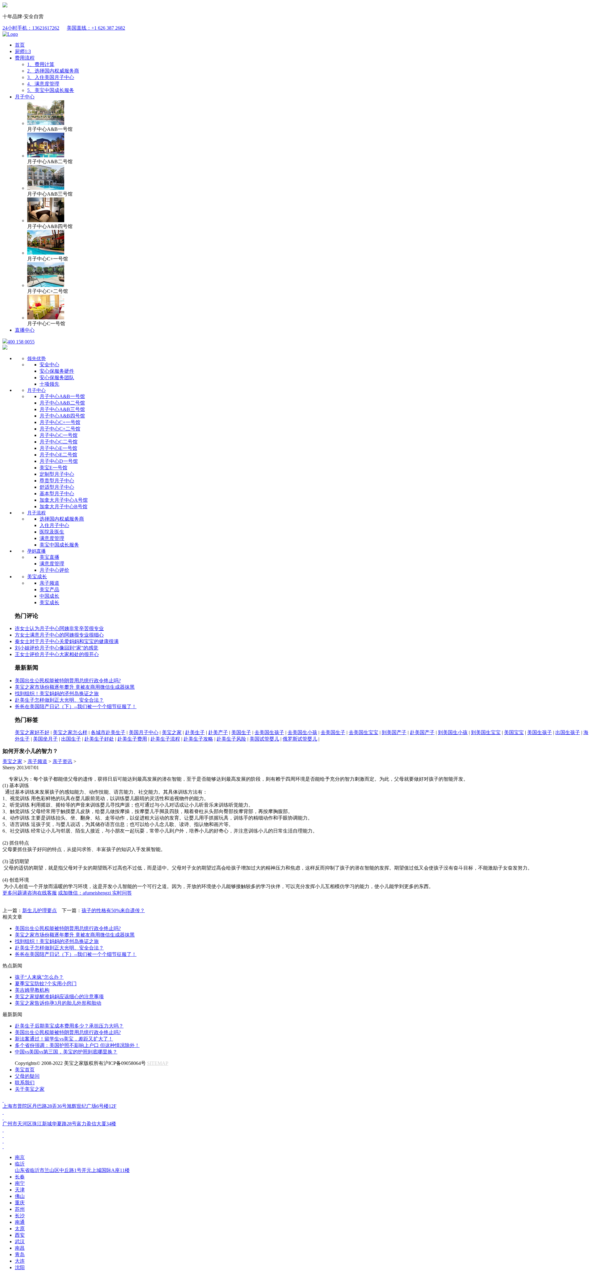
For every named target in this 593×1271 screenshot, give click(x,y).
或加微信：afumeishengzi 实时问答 (95, 892)
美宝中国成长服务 (59, 544)
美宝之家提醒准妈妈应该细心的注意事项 (59, 996)
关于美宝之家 (29, 1089)
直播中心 (25, 330)
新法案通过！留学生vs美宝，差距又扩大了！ (64, 1038)
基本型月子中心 (57, 493)
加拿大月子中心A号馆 (64, 500)
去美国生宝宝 (363, 732)
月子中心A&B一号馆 (62, 396)
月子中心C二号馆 (59, 441)
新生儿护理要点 (39, 910)
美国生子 (241, 732)
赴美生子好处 (99, 738)
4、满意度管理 (43, 83)
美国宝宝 (514, 732)
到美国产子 (394, 732)
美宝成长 (37, 576)
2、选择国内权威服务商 (53, 70)
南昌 (20, 1248)
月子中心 (25, 96)
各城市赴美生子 (108, 732)
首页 (20, 45)
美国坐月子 (45, 738)
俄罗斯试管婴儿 (300, 738)
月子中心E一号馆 (58, 448)
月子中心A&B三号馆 (62, 409)
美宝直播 (49, 557)
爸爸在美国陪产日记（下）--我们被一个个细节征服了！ (76, 706)
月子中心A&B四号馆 (62, 415)
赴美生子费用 (132, 738)
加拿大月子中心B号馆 (63, 506)
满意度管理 (52, 538)
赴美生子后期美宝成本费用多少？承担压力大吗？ (69, 1025)
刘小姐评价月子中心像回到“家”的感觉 (56, 647)
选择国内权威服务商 (62, 518)
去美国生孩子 (269, 732)
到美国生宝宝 (486, 732)
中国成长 (49, 596)
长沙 (20, 1215)
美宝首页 (25, 1069)
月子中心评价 (54, 570)
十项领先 (49, 384)
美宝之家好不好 (32, 732)
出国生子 (71, 738)
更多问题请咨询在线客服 (29, 892)
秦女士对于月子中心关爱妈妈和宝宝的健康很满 (67, 641)
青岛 (20, 1254)
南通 (20, 1222)
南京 (20, 1157)
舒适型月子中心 (57, 487)
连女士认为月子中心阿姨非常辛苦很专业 (59, 628)
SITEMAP (157, 1063)
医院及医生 (52, 531)
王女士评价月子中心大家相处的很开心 (57, 654)
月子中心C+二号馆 (60, 428)
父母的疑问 (27, 1076)
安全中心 (49, 364)
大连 (20, 1261)
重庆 (20, 1202)
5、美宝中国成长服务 (50, 90)
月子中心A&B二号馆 (62, 402)
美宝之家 (172, 732)
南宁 (20, 1183)
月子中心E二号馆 (58, 454)
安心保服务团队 (57, 377)
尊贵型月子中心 (57, 480)
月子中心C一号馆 (59, 435)
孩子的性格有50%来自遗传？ (113, 910)
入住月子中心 (54, 525)
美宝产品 (49, 589)
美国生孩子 (539, 732)
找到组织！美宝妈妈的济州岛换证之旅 (57, 693)
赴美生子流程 (165, 738)
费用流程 (25, 57)
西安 (20, 1235)
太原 (20, 1228)
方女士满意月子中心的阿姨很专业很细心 (59, 635)
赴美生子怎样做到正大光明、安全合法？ (59, 700)
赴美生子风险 (231, 738)
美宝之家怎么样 (70, 732)
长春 (20, 1176)
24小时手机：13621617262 (30, 28)
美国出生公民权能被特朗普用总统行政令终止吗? (68, 680)
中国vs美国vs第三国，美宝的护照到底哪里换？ (66, 1051)
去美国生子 (333, 732)
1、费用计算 (40, 64)
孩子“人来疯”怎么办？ (39, 977)
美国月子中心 (143, 732)
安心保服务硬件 (57, 371)
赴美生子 (195, 732)
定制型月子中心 (57, 474)
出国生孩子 (567, 732)
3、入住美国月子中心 (50, 77)
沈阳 (20, 1267)
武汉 (20, 1241)
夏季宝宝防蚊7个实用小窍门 (46, 983)
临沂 (72, 1167)
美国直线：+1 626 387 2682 (96, 28)
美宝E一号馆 (53, 467)
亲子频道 (49, 583)
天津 (20, 1189)
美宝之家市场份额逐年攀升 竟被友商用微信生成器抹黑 (75, 687)
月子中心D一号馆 (59, 461)
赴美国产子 (422, 732)
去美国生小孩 (302, 732)
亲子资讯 (62, 761)
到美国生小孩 (453, 732)
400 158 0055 (21, 341)
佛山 (20, 1196)
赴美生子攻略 (198, 738)
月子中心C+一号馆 (60, 422)
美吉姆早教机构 (32, 990)
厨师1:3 (23, 51)
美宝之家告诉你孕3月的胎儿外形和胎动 (58, 1003)
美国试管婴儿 (264, 738)
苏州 (20, 1209)
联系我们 (25, 1082)
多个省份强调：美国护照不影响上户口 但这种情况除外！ (77, 1045)
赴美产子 (218, 732)
